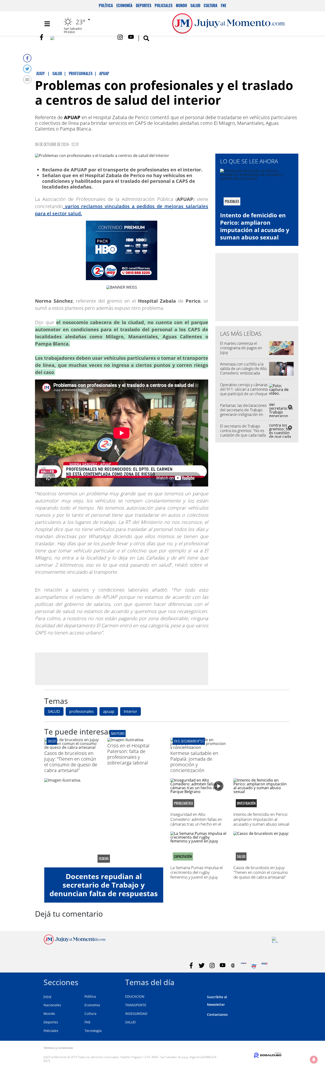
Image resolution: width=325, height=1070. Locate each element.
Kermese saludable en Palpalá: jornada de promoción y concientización (194, 761)
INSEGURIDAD (136, 1013)
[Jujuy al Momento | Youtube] (131, 37)
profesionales (81, 711)
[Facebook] (27, 58)
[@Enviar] (27, 79)
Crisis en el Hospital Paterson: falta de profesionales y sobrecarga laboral (128, 754)
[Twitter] (27, 69)
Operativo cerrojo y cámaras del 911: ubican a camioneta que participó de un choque (244, 389)
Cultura (210, 5)
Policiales (163, 5)
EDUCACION (134, 996)
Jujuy (47, 996)
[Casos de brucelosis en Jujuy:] (72, 747)
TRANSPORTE (135, 1005)
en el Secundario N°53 (189, 741)
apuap (108, 711)
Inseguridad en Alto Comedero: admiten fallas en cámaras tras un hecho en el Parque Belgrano (196, 822)
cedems (104, 858)
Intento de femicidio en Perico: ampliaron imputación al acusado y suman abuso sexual (254, 226)
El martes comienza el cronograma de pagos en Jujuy (241, 348)
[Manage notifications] (314, 1059)
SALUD (54, 711)
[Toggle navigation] (47, 23)
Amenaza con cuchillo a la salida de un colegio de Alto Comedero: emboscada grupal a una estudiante (243, 370)
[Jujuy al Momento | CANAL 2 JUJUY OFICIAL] (233, 965)
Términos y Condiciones (58, 1048)
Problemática (183, 803)
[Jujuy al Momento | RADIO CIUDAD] (275, 940)
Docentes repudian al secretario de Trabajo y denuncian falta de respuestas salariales (103, 889)
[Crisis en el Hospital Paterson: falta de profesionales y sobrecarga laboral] (125, 739)
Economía (124, 5)
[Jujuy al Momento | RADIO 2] (264, 965)
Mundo (181, 5)
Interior (130, 711)
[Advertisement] (121, 668)
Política (106, 5)
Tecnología (93, 1030)
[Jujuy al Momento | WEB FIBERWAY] (254, 965)
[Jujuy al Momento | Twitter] (81, 39)
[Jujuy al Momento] (75, 943)
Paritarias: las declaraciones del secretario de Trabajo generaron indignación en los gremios (243, 412)
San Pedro (117, 733)
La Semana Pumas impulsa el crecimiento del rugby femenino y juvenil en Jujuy (196, 872)
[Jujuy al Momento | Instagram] (120, 37)
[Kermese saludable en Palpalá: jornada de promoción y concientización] (198, 747)
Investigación (246, 803)
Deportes (143, 5)
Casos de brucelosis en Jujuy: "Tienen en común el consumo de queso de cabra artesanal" (70, 761)
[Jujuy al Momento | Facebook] (43, 37)
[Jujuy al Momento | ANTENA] (243, 965)
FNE (223, 5)
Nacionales (52, 1005)
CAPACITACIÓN (183, 856)
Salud (195, 5)
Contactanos (217, 1014)
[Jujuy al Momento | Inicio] (276, 981)
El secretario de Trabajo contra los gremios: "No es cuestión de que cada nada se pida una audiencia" (243, 433)
